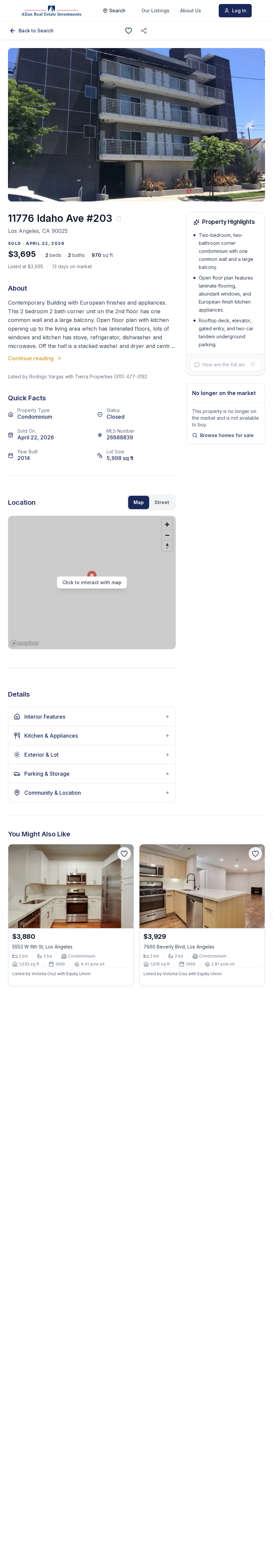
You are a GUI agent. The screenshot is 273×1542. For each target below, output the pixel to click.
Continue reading (31, 358)
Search (117, 10)
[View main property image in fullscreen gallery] (136, 125)
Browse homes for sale (227, 435)
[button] (92, 582)
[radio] (138, 502)
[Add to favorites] (128, 30)
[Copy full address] (119, 219)
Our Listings (155, 10)
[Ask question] (252, 364)
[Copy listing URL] (144, 31)
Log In (239, 10)
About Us (190, 10)
